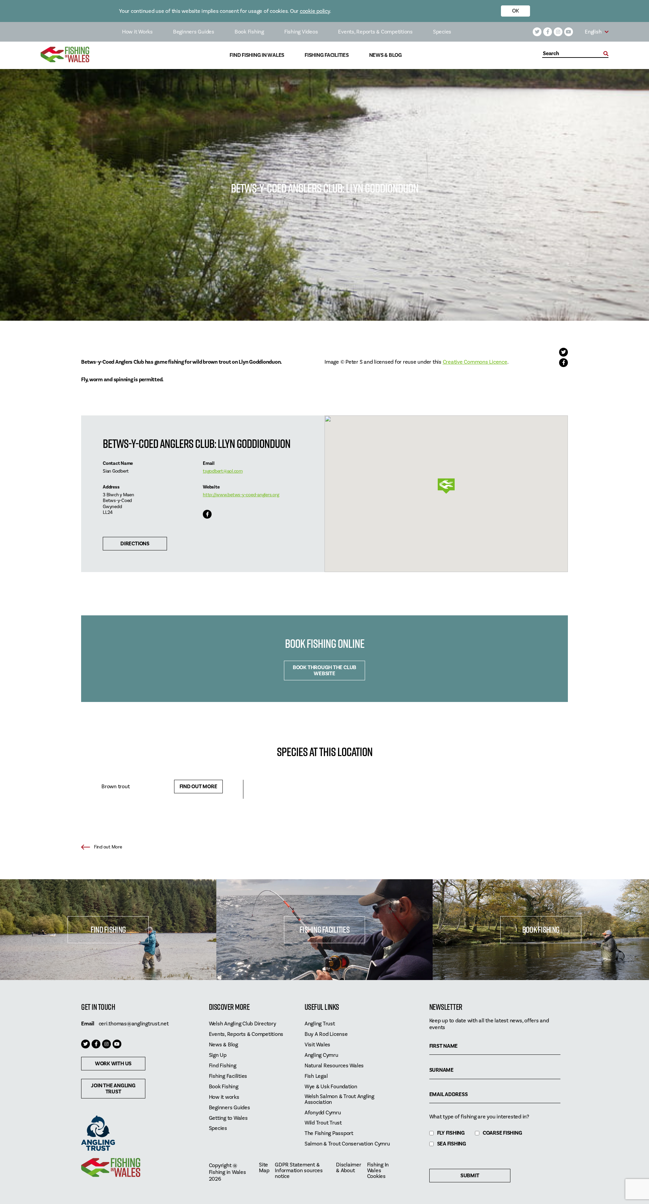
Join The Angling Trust (113, 1088)
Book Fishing (249, 31)
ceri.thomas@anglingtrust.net (134, 1023)
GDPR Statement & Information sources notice (298, 1170)
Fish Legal (316, 1076)
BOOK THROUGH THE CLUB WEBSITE (324, 670)
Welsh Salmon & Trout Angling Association (339, 1099)
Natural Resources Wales (334, 1066)
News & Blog (385, 55)
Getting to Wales (228, 1118)
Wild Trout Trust (323, 1123)
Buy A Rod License (326, 1034)
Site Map (264, 1168)
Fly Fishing (451, 1133)
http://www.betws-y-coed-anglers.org (241, 495)
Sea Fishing (451, 1144)
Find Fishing (108, 929)
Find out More (198, 786)
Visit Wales (317, 1045)
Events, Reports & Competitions (375, 31)
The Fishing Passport (329, 1133)
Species (442, 31)
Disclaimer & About (348, 1168)
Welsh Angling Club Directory (242, 1024)
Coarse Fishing (502, 1133)
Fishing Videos (301, 31)
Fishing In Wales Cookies (378, 1170)
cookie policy (315, 11)
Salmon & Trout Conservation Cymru (347, 1144)
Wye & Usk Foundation (331, 1087)
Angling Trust (320, 1024)
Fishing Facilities (327, 55)
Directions (134, 543)
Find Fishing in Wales (257, 55)
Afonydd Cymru (323, 1113)
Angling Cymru (321, 1055)
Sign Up (217, 1055)
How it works (224, 1097)
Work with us (113, 1063)
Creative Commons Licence (475, 362)
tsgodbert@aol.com (223, 471)
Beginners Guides (193, 31)
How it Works (137, 31)
